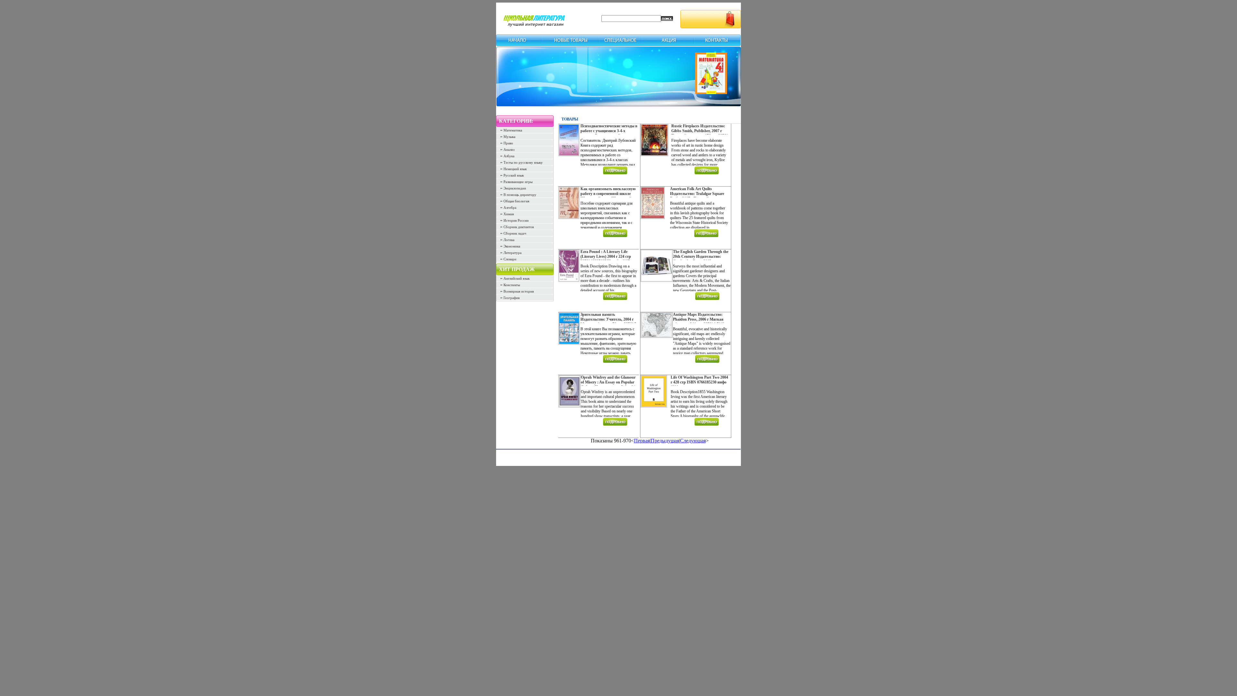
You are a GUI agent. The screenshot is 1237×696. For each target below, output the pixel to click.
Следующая (693, 440)
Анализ (508, 149)
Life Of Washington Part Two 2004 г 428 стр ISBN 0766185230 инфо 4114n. (699, 382)
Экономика (511, 246)
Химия (508, 214)
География (511, 298)
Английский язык (516, 278)
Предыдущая (665, 440)
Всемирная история (518, 291)
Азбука (508, 156)
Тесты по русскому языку (523, 162)
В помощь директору (519, 195)
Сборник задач (514, 233)
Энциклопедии (514, 188)
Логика (508, 240)
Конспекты (511, 285)
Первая (642, 440)
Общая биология (516, 201)
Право (508, 143)
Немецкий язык (515, 169)
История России (516, 220)
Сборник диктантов (518, 227)
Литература (512, 253)
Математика (512, 130)
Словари (509, 259)
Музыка (509, 137)
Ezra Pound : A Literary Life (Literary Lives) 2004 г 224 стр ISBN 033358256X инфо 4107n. (606, 256)
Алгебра (509, 207)
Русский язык (513, 175)
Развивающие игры (517, 182)
